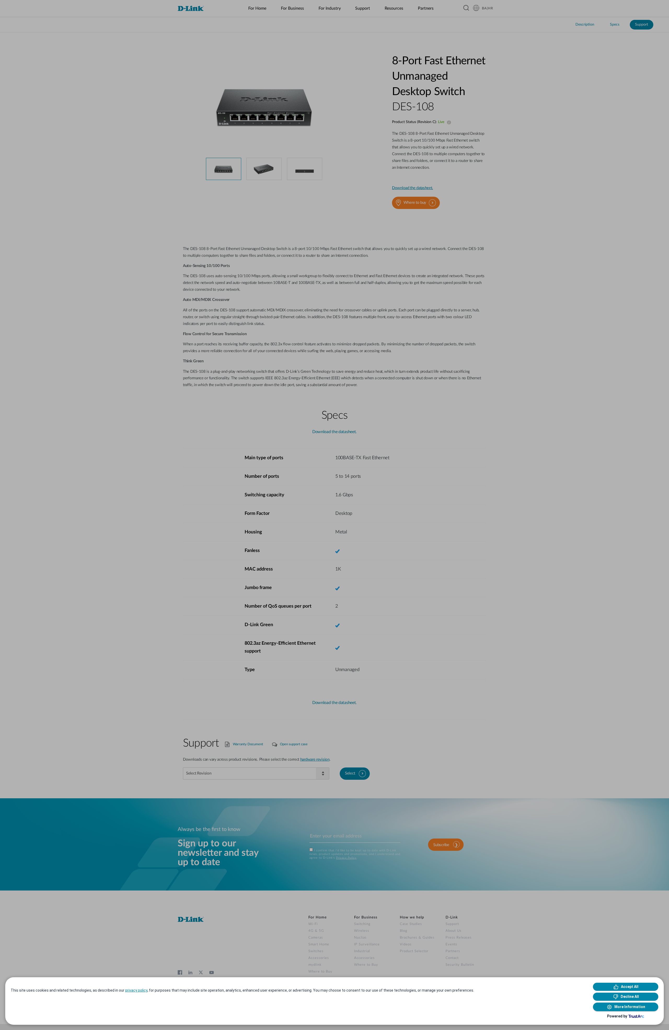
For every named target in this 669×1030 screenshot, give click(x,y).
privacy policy (136, 990)
